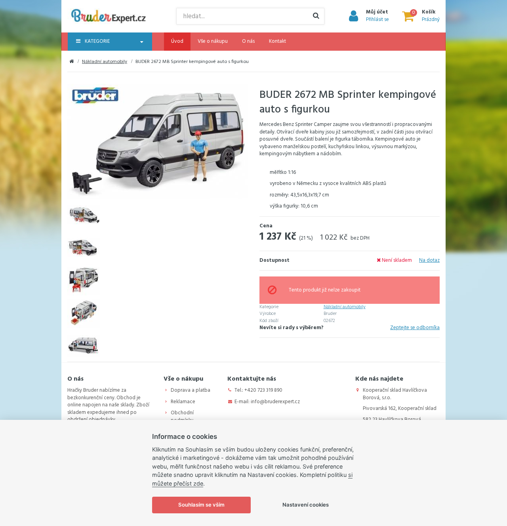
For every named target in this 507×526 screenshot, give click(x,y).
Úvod (177, 41)
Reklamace (183, 402)
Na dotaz (429, 260)
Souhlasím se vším (201, 504)
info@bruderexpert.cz (275, 402)
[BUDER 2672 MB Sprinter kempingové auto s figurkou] (157, 141)
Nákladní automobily (104, 62)
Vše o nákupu (213, 41)
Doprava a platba (190, 390)
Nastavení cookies (305, 504)
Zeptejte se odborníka (415, 328)
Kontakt (277, 41)
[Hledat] (316, 16)
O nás (248, 41)
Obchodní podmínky (182, 417)
